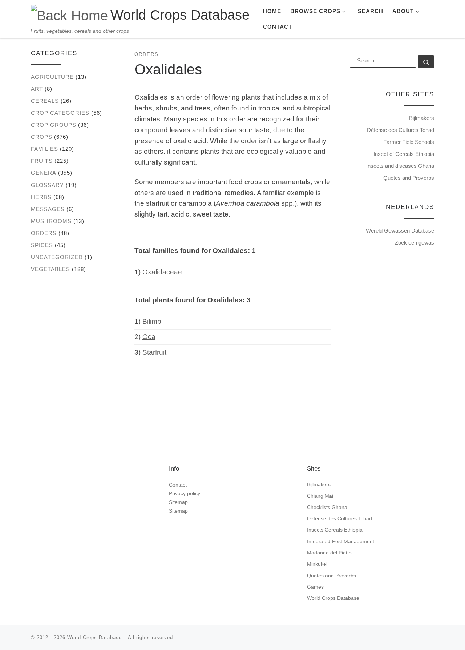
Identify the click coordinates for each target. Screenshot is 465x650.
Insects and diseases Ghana (400, 166)
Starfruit (154, 352)
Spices (42, 245)
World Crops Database (333, 598)
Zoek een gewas (414, 242)
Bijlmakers (421, 118)
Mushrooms (51, 221)
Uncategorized (57, 257)
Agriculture (52, 77)
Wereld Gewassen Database (400, 230)
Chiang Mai (320, 496)
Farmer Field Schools (408, 142)
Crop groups (53, 125)
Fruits (42, 161)
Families (44, 149)
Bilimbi (152, 321)
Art (37, 89)
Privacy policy (184, 493)
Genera (43, 173)
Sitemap (178, 502)
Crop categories (60, 113)
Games (315, 587)
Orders (44, 233)
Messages (48, 209)
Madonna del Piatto (329, 553)
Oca (148, 336)
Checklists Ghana (327, 507)
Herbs (41, 197)
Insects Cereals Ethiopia (335, 530)
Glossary (47, 185)
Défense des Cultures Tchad (400, 130)
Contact (178, 485)
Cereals (45, 101)
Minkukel (317, 564)
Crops (41, 137)
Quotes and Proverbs (408, 178)
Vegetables (50, 269)
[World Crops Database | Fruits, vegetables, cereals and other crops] (69, 14)
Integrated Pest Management (340, 541)
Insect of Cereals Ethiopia (403, 154)
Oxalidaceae (162, 272)
